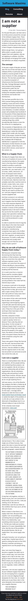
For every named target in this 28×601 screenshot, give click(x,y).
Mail (21, 597)
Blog (7, 9)
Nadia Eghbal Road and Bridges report (14, 395)
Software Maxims (14, 3)
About (19, 14)
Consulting (18, 9)
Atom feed (20, 599)
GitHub (16, 597)
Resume (9, 14)
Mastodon (9, 597)
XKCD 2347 (13, 408)
